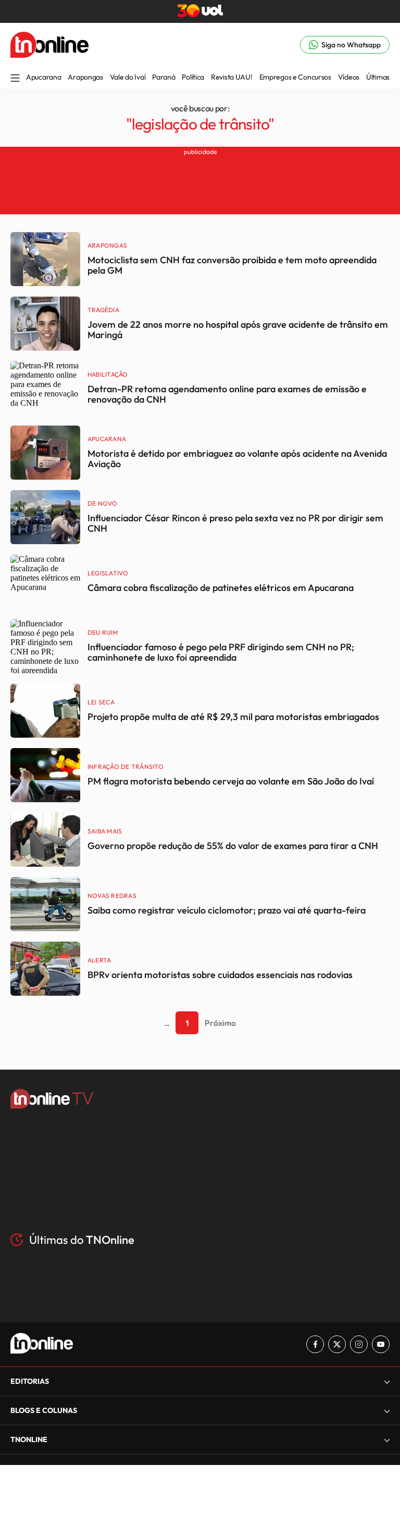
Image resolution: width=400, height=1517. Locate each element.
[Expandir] (387, 1440)
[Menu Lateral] (15, 78)
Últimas (378, 77)
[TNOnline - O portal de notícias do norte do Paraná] (49, 54)
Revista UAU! (232, 77)
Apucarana (43, 77)
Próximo (220, 1022)
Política (193, 77)
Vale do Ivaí (128, 77)
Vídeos (348, 77)
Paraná (163, 77)
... (167, 1022)
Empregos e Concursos (295, 77)
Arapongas (85, 77)
